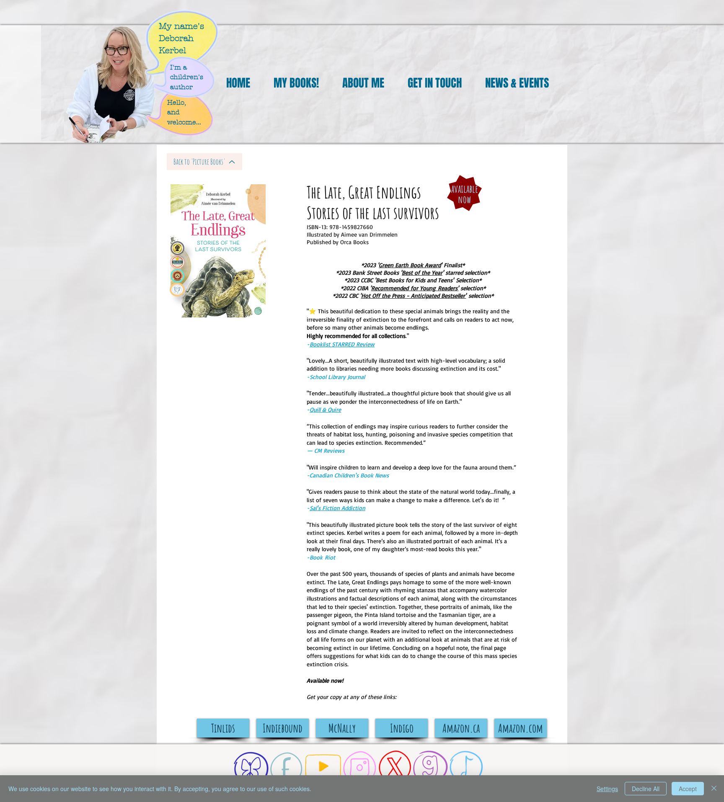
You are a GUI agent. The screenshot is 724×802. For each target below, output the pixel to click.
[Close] (714, 788)
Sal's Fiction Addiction (337, 507)
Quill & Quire (325, 409)
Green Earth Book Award (410, 264)
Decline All (645, 788)
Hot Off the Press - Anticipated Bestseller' (413, 295)
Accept (688, 788)
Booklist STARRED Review (342, 344)
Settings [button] (607, 788)
